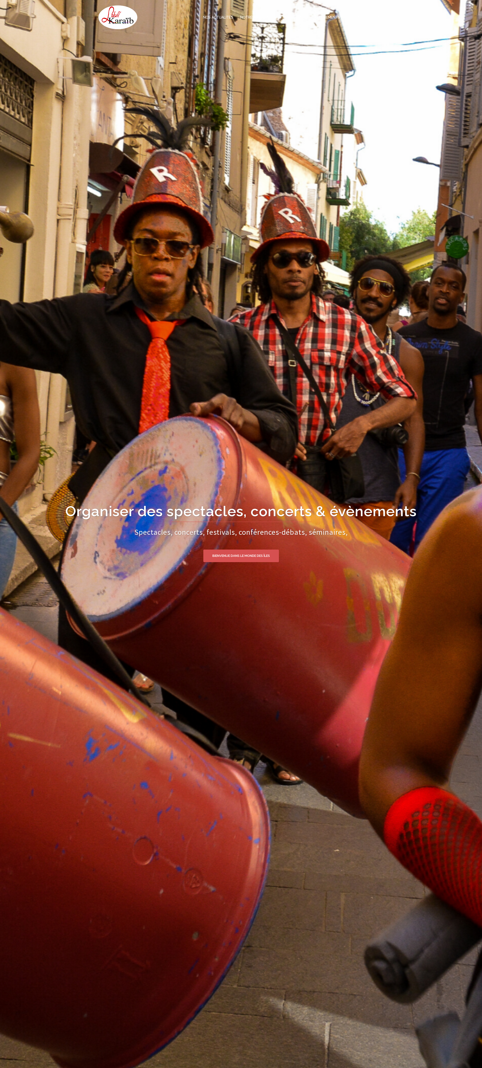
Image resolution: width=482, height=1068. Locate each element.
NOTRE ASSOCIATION (258, 17)
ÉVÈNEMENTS (328, 17)
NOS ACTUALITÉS (218, 17)
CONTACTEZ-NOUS (364, 17)
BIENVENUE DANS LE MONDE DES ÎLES (241, 546)
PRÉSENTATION (297, 17)
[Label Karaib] (118, 17)
